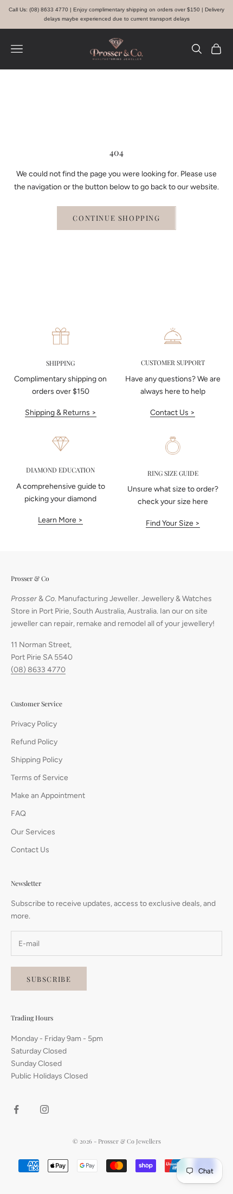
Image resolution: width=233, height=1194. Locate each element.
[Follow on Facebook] (16, 1109)
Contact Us (30, 849)
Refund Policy (34, 741)
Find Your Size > (173, 523)
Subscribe (49, 979)
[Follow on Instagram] (44, 1109)
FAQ (18, 813)
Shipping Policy (36, 759)
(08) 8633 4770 (38, 669)
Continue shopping (116, 217)
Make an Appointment (48, 795)
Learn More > (60, 520)
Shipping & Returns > (60, 412)
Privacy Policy (34, 724)
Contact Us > (172, 412)
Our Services (33, 832)
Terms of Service (39, 777)
